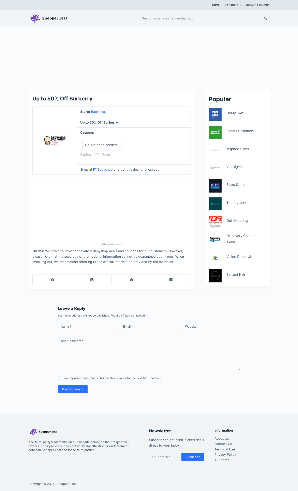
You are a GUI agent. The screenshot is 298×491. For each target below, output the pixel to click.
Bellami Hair (235, 274)
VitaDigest (234, 167)
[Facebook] (52, 280)
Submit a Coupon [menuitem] (258, 4)
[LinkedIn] (171, 280)
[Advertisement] (149, 56)
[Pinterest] (131, 280)
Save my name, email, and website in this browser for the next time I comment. (113, 378)
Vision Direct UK (239, 257)
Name (66, 326)
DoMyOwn (234, 113)
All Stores (221, 460)
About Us (221, 438)
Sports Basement (240, 131)
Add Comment (72, 341)
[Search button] (266, 18)
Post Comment (73, 389)
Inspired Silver (237, 149)
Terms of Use (224, 449)
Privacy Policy (225, 454)
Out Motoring (237, 221)
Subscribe (192, 457)
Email (128, 326)
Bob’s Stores (236, 185)
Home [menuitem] (216, 4)
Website (191, 326)
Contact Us (223, 444)
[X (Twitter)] (92, 280)
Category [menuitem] (231, 4)
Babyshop (98, 112)
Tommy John (236, 203)
